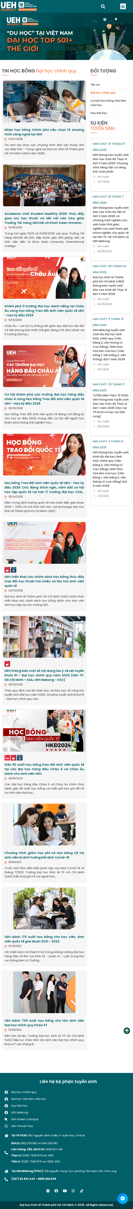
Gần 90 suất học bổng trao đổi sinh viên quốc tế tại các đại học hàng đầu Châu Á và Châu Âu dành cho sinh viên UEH (44, 769)
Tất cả (94, 84)
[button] (123, 6)
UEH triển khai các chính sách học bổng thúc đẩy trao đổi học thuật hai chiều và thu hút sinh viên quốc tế (44, 581)
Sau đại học (98, 113)
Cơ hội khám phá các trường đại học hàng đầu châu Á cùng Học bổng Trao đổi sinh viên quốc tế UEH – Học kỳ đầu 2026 (44, 399)
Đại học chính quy (103, 92)
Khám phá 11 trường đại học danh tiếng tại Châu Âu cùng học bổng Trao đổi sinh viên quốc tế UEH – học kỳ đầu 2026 (44, 311)
